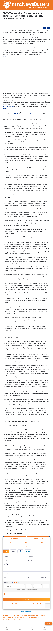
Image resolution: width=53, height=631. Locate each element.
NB (12, 615)
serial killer (16, 114)
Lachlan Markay (7, 22)
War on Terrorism (7, 617)
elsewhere (5, 108)
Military (15, 619)
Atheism (33, 615)
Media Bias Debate (7, 619)
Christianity (42, 615)
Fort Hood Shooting (31, 617)
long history (30, 114)
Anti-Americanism (25, 615)
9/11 (24, 617)
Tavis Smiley (17, 615)
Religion (20, 619)
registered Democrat (8, 106)
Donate (48, 623)
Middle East (19, 617)
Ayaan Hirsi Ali (6, 615)
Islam (13, 617)
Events (38, 617)
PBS (37, 615)
